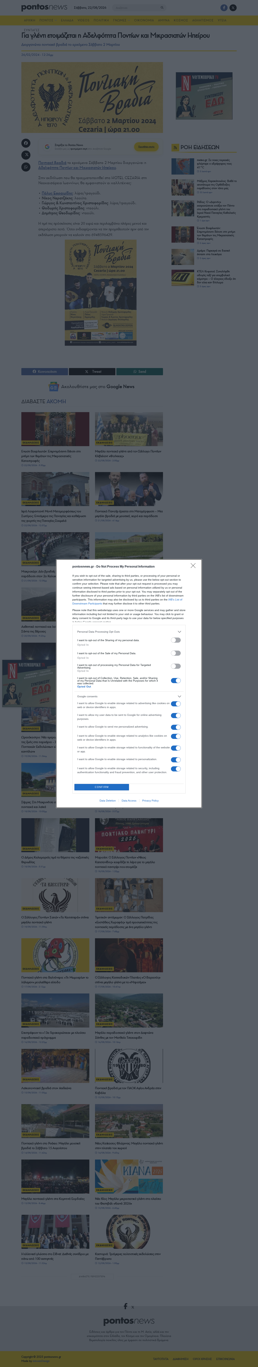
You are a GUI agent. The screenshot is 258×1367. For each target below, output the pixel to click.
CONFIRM (102, 787)
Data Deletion (108, 800)
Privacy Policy (150, 800)
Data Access (129, 800)
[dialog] (129, 683)
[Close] (194, 566)
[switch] (176, 640)
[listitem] (129, 632)
